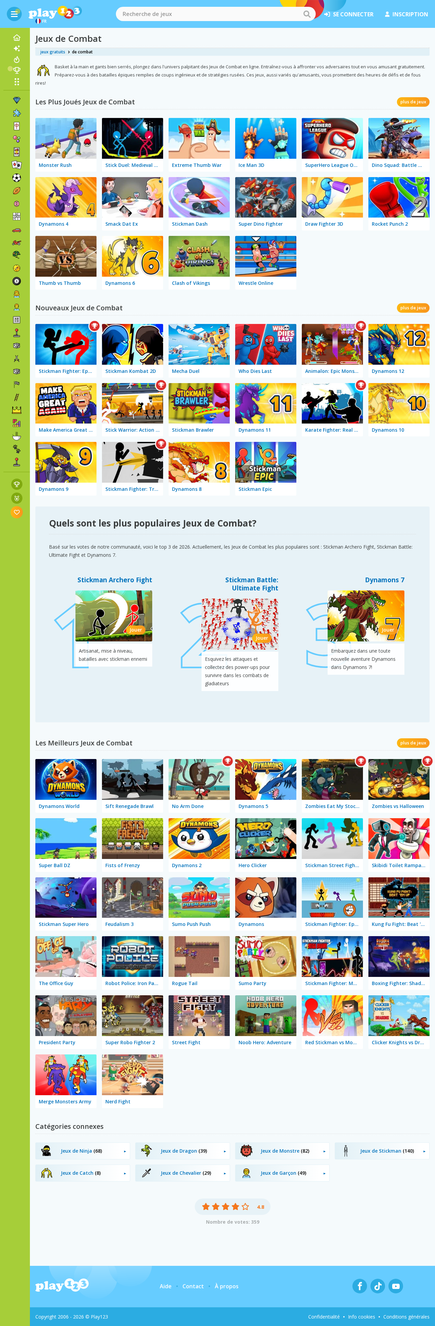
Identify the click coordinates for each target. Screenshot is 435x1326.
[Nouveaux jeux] (16, 48)
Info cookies (361, 1316)
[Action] (16, 358)
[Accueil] (16, 37)
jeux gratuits (52, 52)
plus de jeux (413, 102)
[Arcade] (16, 332)
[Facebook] (359, 1286)
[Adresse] (16, 397)
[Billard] (16, 281)
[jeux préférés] (16, 512)
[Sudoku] (16, 216)
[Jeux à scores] (16, 484)
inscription (410, 14)
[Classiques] (16, 371)
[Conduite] (16, 384)
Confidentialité (324, 1316)
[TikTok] (377, 1286)
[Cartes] (16, 151)
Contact (193, 1286)
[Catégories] (16, 81)
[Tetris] (16, 423)
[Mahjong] (16, 126)
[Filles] (16, 294)
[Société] (16, 345)
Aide (166, 1286)
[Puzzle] (16, 113)
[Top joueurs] (16, 70)
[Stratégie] (16, 410)
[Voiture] (16, 229)
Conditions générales (406, 1316)
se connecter (353, 14)
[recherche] (307, 14)
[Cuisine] (16, 436)
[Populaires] (16, 59)
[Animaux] (16, 449)
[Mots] (16, 319)
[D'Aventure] (16, 268)
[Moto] (16, 242)
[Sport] (16, 190)
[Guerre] (16, 255)
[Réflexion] (16, 203)
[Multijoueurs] (16, 461)
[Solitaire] (16, 164)
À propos (227, 1286)
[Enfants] (16, 306)
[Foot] (16, 177)
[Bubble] (16, 139)
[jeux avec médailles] (16, 498)
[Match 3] (16, 100)
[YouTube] (395, 1286)
